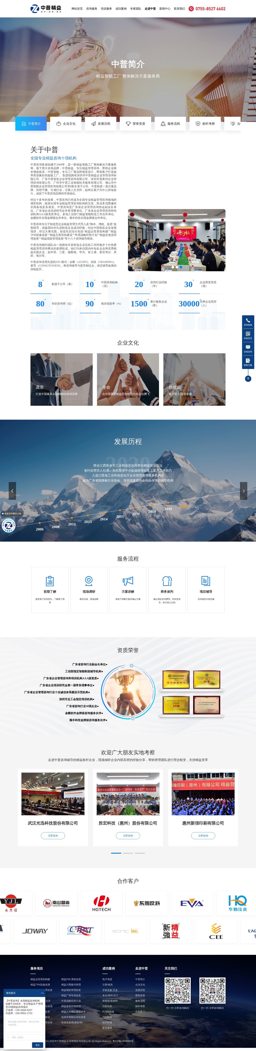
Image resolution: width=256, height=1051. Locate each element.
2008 (56, 527)
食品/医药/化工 (110, 995)
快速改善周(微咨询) (72, 1022)
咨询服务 (91, 8)
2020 (184, 506)
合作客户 (140, 1011)
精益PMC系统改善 (71, 979)
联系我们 (179, 8)
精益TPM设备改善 (40, 984)
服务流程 (140, 1001)
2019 (168, 509)
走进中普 (150, 8)
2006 (40, 529)
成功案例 (121, 8)
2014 (104, 519)
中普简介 (140, 979)
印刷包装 (107, 1006)
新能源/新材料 (110, 1001)
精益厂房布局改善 (71, 995)
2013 (88, 521)
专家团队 (135, 8)
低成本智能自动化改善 (73, 1017)
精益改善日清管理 (71, 1006)
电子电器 (107, 979)
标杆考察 (140, 1006)
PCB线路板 (108, 1011)
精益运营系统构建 (40, 979)
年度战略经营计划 (71, 1001)
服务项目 (36, 968)
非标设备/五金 (110, 990)
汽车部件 (107, 1017)
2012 (72, 524)
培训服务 (106, 8)
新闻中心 (164, 8)
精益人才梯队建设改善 (73, 1011)
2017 (136, 514)
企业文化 (140, 984)
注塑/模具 (107, 984)
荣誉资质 (140, 995)
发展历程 (140, 990)
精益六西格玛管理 (71, 984)
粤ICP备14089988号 (123, 1041)
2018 (152, 511)
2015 (120, 516)
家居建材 (107, 1028)
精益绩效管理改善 (71, 990)
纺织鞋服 (107, 1022)
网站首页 (77, 8)
